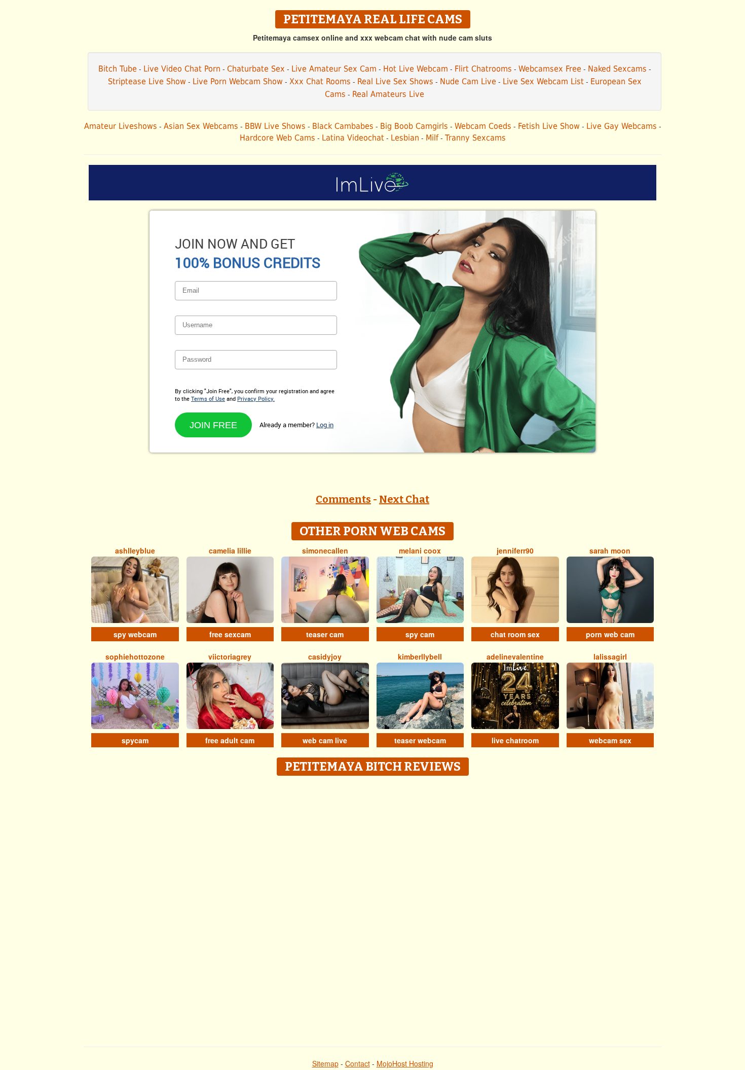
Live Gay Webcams (621, 126)
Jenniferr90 (515, 550)
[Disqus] (373, 907)
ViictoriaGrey (229, 656)
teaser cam (325, 634)
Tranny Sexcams (475, 138)
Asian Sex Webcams (201, 126)
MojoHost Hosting (405, 1063)
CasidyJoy (325, 656)
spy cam (419, 634)
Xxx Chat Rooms (320, 81)
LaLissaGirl (610, 656)
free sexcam (230, 634)
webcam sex (610, 740)
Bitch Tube (117, 69)
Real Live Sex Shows (395, 81)
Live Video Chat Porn (181, 69)
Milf (432, 138)
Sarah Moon (609, 550)
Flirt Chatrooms (483, 69)
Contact (357, 1063)
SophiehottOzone (135, 656)
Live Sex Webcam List (543, 81)
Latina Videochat (353, 138)
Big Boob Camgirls (414, 126)
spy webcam (135, 634)
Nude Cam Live (468, 81)
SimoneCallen (325, 550)
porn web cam (610, 634)
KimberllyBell (420, 656)
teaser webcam (420, 740)
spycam (135, 740)
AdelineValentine (515, 656)
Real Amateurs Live (388, 94)
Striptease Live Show (147, 81)
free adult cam (229, 740)
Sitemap (325, 1063)
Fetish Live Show (549, 126)
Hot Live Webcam (415, 69)
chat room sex (515, 634)
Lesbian (405, 138)
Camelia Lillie (230, 550)
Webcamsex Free (549, 69)
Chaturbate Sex (256, 69)
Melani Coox (420, 550)
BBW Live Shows (275, 126)
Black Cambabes (343, 126)
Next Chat (404, 499)
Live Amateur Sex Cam (334, 69)
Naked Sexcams (617, 69)
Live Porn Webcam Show (238, 81)
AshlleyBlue (135, 550)
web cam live (325, 740)
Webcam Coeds (483, 126)
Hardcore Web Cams (277, 138)
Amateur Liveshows (120, 126)
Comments (343, 499)
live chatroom (515, 740)
